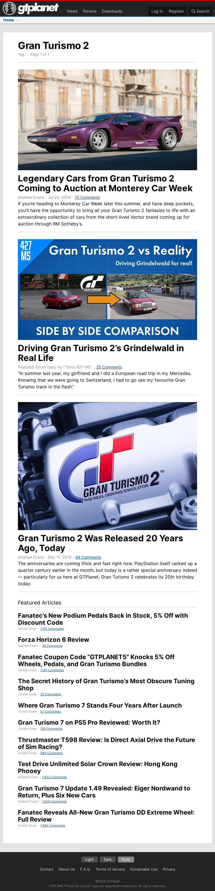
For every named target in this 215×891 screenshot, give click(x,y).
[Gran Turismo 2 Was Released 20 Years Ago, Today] (107, 528)
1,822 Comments (54, 777)
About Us (67, 869)
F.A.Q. (85, 869)
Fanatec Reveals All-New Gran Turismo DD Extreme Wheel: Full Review (106, 816)
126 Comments (51, 729)
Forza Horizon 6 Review (53, 639)
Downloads (112, 11)
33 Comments (50, 694)
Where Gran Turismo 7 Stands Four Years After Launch (100, 705)
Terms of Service (110, 869)
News (72, 11)
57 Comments (50, 711)
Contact (46, 869)
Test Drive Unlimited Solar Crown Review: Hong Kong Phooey (97, 767)
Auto (126, 859)
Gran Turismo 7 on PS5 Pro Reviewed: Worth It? (89, 722)
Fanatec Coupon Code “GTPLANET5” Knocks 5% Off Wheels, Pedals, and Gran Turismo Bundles (96, 660)
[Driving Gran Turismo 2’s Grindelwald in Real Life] (107, 338)
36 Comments (52, 646)
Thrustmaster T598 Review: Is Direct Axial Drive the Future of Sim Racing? (106, 743)
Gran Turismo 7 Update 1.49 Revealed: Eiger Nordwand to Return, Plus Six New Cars (104, 792)
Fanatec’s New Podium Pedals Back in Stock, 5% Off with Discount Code (103, 619)
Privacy (169, 869)
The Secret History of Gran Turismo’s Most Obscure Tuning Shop (106, 684)
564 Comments (51, 753)
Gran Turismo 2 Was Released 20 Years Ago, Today (100, 543)
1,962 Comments (52, 825)
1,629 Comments (54, 801)
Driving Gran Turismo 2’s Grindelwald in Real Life (101, 353)
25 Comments (109, 367)
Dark (108, 859)
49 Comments (88, 557)
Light (89, 859)
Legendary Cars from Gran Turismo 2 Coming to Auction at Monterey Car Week (105, 183)
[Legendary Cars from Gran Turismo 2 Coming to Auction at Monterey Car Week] (107, 168)
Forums (89, 11)
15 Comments (87, 197)
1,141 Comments (52, 629)
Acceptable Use (144, 869)
